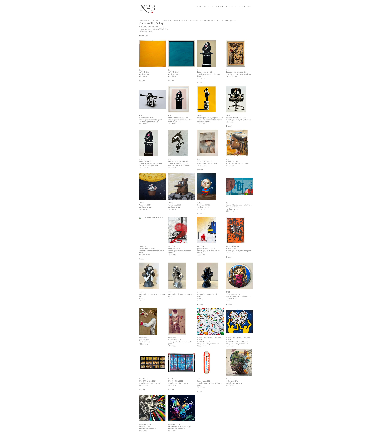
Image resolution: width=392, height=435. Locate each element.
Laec (169, 21)
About (250, 6)
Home (199, 6)
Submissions (231, 6)
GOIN (153, 21)
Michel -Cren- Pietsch (190, 21)
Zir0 (236, 21)
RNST (200, 21)
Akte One (147, 21)
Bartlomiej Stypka (228, 21)
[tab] (141, 36)
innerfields (159, 21)
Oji (182, 21)
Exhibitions (208, 6)
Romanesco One (208, 21)
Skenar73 (218, 21)
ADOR (141, 21)
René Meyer (176, 21)
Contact (242, 6)
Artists (218, 6)
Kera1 (165, 21)
